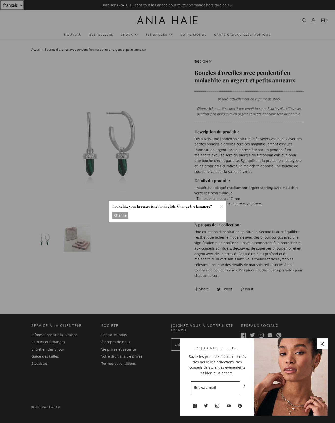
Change (120, 215)
